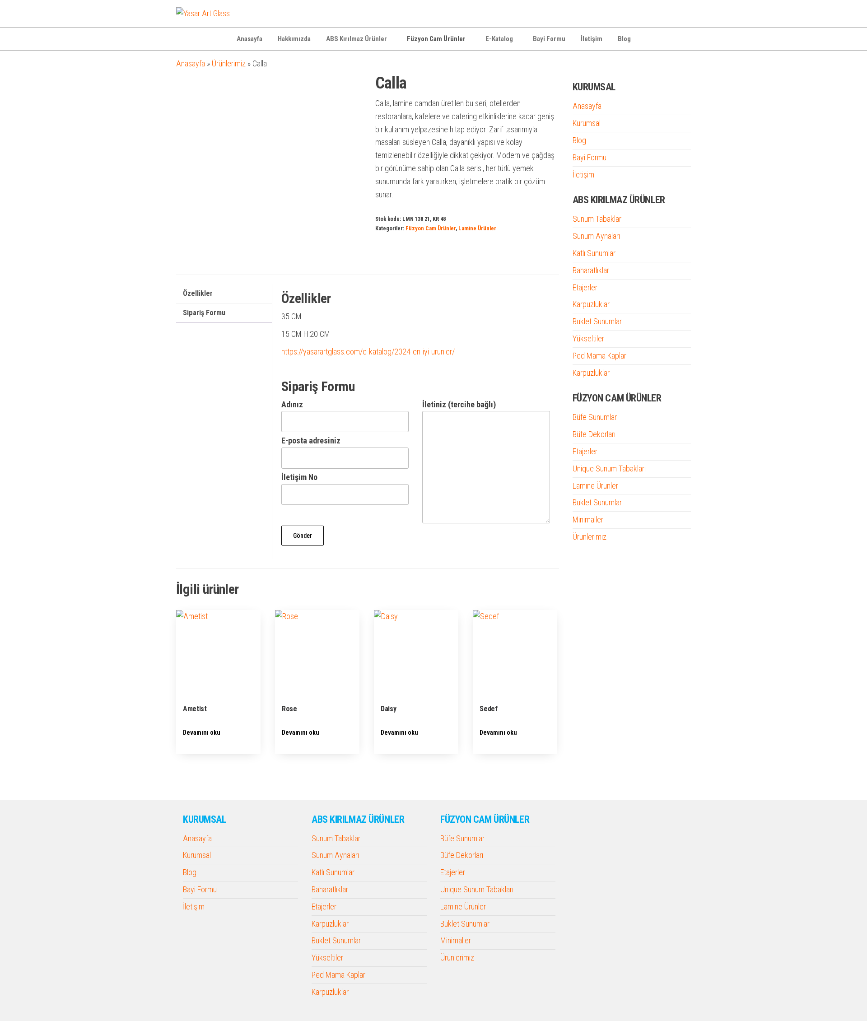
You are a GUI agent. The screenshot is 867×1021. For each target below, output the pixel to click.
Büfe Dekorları (594, 434)
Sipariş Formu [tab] (204, 312)
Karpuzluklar (591, 304)
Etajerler (585, 287)
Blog (624, 39)
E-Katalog (499, 39)
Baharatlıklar (591, 270)
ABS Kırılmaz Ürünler (356, 39)
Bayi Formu (549, 39)
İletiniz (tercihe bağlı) (459, 404)
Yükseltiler (588, 338)
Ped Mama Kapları (600, 355)
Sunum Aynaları (596, 236)
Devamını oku (201, 732)
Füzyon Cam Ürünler (436, 39)
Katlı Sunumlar (594, 253)
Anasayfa (249, 39)
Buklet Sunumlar (597, 321)
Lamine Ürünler (477, 228)
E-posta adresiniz (310, 440)
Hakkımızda (294, 39)
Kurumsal (587, 123)
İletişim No (299, 477)
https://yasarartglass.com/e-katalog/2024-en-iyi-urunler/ (368, 351)
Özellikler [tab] (198, 293)
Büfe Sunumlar (595, 417)
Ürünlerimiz (229, 63)
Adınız (292, 404)
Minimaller (588, 519)
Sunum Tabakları (598, 219)
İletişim (591, 39)
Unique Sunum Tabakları (609, 468)
